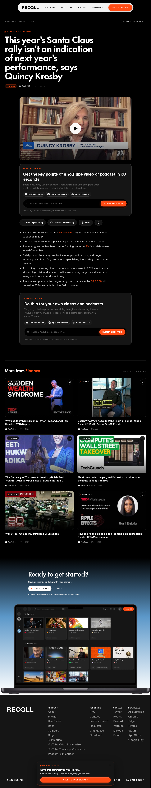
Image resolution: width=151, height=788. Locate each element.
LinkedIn (118, 730)
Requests (95, 725)
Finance (33, 21)
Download (97, 7)
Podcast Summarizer (61, 754)
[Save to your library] (69, 382)
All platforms (136, 711)
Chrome (133, 716)
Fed (88, 246)
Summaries (55, 739)
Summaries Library (15, 21)
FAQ (72, 7)
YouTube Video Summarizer (65, 744)
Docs (63, 7)
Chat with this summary (64, 222)
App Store (134, 735)
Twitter (117, 711)
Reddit (117, 716)
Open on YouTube (135, 21)
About (51, 711)
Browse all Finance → (134, 371)
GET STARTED (41, 588)
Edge (131, 721)
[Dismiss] (110, 764)
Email (116, 735)
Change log (97, 730)
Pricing (82, 7)
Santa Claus (66, 232)
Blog (51, 735)
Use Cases (50, 7)
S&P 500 (96, 281)
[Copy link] (98, 223)
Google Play (136, 739)
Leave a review (99, 721)
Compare (53, 730)
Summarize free (114, 204)
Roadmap (96, 735)
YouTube (118, 725)
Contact (95, 716)
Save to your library (34, 222)
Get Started (120, 8)
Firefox (132, 725)
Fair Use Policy (135, 780)
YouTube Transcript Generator (66, 749)
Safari (132, 730)
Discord (118, 721)
